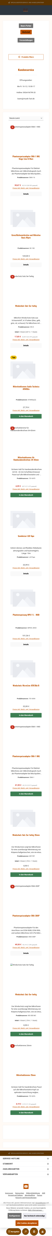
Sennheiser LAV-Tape (26, 536)
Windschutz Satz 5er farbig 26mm (26, 835)
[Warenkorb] (34, 1232)
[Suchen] (25, 1231)
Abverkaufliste (30, 1195)
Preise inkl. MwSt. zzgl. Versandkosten (26, 188)
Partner (39, 1195)
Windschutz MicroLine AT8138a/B (26, 685)
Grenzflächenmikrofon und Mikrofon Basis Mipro (26, 236)
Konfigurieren (14, 1216)
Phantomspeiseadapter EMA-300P (26, 915)
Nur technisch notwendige (34, 1216)
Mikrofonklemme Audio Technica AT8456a (26, 387)
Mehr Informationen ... (36, 1210)
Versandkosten (40, 1203)
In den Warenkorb (26, 416)
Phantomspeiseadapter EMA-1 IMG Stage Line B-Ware (26, 157)
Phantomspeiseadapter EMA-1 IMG (26, 756)
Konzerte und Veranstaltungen (26, 1198)
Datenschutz (19, 1193)
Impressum (9, 1193)
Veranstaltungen (26, 40)
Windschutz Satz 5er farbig (26, 306)
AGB (43, 1193)
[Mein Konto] (42, 1231)
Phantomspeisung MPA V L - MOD (26, 615)
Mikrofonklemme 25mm (26, 1075)
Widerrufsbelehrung (33, 1193)
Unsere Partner (26, 25)
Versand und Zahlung (15, 1195)
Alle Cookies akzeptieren (27, 1223)
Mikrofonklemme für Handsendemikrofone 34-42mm (26, 458)
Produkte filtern (27, 57)
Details (26, 194)
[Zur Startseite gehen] (26, 10)
